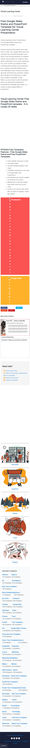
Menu (26, 2)
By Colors (7, 600)
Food (16, 617)
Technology (16, 713)
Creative (7, 606)
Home (1, 5)
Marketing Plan (7, 659)
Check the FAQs (11, 371)
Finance (7, 617)
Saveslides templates (17, 735)
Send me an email (12, 378)
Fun (6, 629)
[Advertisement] (15, 396)
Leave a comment (12, 380)
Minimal (16, 665)
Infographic (7, 647)
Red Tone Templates (19, 695)
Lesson (7, 653)
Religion (7, 701)
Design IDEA (18, 606)
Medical (17, 659)
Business (19, 594)
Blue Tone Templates (9, 588)
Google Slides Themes (18, 629)
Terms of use (7, 741)
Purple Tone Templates (10, 689)
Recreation (7, 695)
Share (4, 307)
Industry (22, 641)
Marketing (16, 653)
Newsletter (6, 677)
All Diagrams (17, 582)
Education (7, 611)
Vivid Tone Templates (19, 719)
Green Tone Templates (10, 641)
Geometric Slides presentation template (14, 340)
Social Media (15, 707)
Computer (17, 600)
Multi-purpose (7, 671)
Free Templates (17, 623)
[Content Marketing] (15, 327)
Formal (7, 623)
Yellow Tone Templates (19, 725)
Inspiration (16, 647)
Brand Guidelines (8, 594)
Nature (17, 671)
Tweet (19, 307)
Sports (7, 713)
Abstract (6, 576)
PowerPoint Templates (10, 683)
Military (6, 665)
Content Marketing (7, 337)
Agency (15, 576)
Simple (6, 707)
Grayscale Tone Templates (11, 635)
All (7, 582)
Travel (7, 719)
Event (17, 611)
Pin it (12, 310)
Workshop (6, 725)
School (17, 701)
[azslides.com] (8, 2)
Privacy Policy (17, 741)
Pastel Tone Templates (19, 677)
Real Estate (23, 689)
